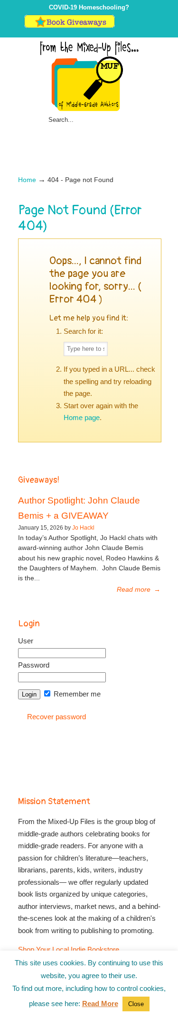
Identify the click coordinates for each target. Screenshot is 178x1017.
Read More (100, 1003)
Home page (82, 417)
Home (27, 179)
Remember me (76, 694)
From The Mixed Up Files (89, 75)
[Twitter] (121, 25)
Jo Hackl (83, 527)
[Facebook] (130, 25)
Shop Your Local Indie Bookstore (68, 949)
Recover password (56, 717)
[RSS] (150, 25)
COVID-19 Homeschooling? (89, 7)
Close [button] (136, 1004)
